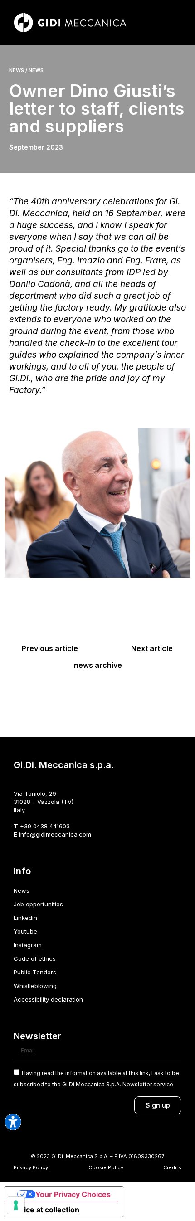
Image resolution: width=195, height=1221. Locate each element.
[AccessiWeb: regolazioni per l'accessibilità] (13, 1122)
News (21, 890)
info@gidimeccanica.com (55, 834)
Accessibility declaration (48, 999)
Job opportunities (38, 904)
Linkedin (25, 917)
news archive (98, 665)
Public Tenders (35, 972)
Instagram (28, 945)
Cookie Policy (105, 1167)
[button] (175, 22)
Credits (172, 1167)
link (144, 1073)
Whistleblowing (35, 985)
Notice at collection (45, 1209)
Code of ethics (35, 958)
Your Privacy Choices (73, 1194)
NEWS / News (26, 70)
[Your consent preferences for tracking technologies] (15, 1205)
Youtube (25, 931)
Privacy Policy (31, 1167)
